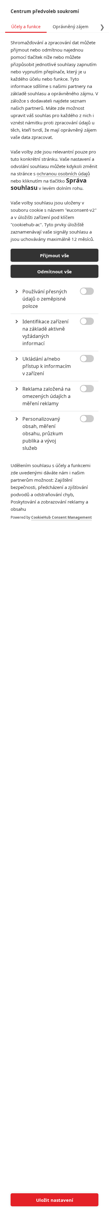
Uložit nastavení (54, 1200)
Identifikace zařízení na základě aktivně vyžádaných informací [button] (45, 332)
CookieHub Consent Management (61, 517)
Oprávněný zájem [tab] (70, 26)
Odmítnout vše (54, 271)
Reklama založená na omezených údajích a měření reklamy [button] (46, 396)
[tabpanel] (54, 286)
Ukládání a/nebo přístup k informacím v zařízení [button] (46, 366)
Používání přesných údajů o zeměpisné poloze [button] (44, 298)
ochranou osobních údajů (63, 173)
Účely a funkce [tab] (26, 26)
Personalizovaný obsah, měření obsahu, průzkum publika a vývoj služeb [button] (42, 433)
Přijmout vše (54, 255)
